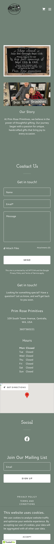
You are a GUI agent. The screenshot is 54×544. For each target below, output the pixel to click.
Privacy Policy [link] (15, 273)
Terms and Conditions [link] (27, 503)
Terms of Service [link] (32, 273)
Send (27, 260)
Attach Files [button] (12, 248)
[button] (50, 9)
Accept (27, 537)
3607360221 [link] (27, 329)
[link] (14, 9)
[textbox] (27, 192)
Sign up (27, 478)
